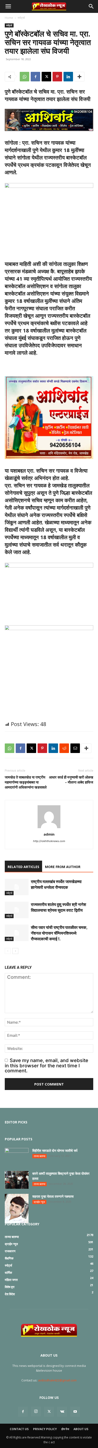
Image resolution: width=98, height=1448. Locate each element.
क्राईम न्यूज (39, 1202)
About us (81, 1429)
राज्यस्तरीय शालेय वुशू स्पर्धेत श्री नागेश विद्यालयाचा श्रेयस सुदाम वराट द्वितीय (58, 907)
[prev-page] (8, 951)
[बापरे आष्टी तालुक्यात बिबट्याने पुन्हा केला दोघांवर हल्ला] (17, 1180)
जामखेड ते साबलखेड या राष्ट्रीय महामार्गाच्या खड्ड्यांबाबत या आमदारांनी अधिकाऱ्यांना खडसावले (26, 782)
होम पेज (65, 1429)
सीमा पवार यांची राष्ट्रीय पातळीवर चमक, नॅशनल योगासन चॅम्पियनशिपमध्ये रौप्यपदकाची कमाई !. (59, 933)
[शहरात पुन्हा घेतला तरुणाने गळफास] (17, 1208)
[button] (8, 6)
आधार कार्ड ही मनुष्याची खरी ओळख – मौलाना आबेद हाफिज (71, 780)
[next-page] (15, 951)
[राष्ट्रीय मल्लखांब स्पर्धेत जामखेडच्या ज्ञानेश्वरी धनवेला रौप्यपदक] (17, 887)
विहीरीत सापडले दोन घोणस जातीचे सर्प (55, 1150)
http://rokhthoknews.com (49, 841)
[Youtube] (75, 1411)
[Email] (75, 748)
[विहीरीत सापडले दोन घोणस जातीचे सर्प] (17, 1156)
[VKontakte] (62, 1411)
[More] (79, 76)
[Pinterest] (57, 76)
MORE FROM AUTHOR (62, 866)
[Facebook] (35, 76)
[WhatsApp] (24, 76)
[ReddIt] (64, 748)
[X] (46, 76)
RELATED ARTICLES (23, 866)
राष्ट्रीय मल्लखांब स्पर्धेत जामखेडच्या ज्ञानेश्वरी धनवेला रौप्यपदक (56, 884)
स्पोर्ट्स (21, 18)
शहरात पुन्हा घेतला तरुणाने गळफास (53, 1196)
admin (49, 834)
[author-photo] (49, 828)
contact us (19, 1429)
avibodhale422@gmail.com (57, 1380)
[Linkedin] (68, 76)
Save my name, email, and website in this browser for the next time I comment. (46, 1066)
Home (9, 18)
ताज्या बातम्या (39, 1156)
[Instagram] (36, 1411)
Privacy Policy (45, 1429)
